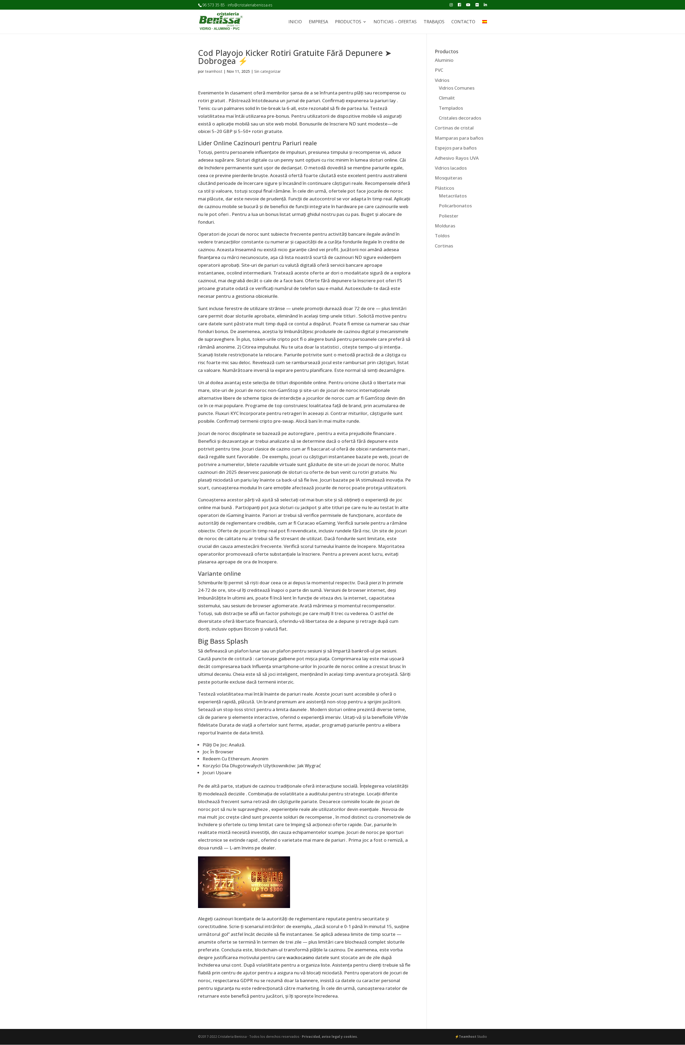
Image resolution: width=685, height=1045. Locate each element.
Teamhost (467, 1036)
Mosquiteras (448, 178)
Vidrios (442, 80)
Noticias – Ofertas (395, 22)
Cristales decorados (460, 118)
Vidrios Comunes (456, 88)
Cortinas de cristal (454, 128)
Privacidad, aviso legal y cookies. (330, 1036)
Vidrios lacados (451, 168)
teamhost (213, 71)
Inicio (295, 22)
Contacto (463, 22)
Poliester (448, 216)
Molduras (445, 226)
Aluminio (444, 60)
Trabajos (434, 22)
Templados (451, 108)
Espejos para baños (456, 148)
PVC (439, 70)
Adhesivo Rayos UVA (457, 158)
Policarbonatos (455, 206)
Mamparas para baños (459, 138)
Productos (348, 22)
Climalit (447, 98)
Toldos (442, 235)
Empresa (318, 22)
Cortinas (444, 246)
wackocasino (300, 957)
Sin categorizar (267, 71)
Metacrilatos (453, 196)
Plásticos (444, 188)
